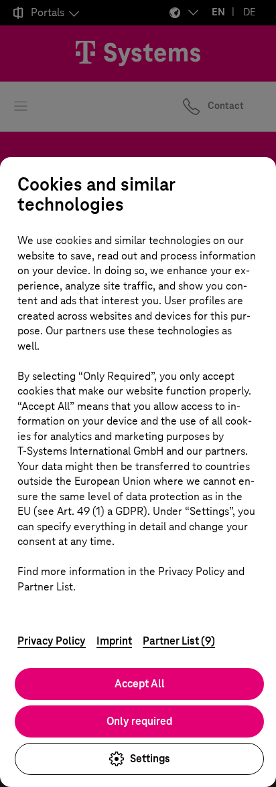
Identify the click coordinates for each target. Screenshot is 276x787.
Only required (139, 721)
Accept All (140, 684)
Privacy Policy (51, 641)
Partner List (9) (179, 641)
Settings (150, 759)
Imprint (114, 641)
